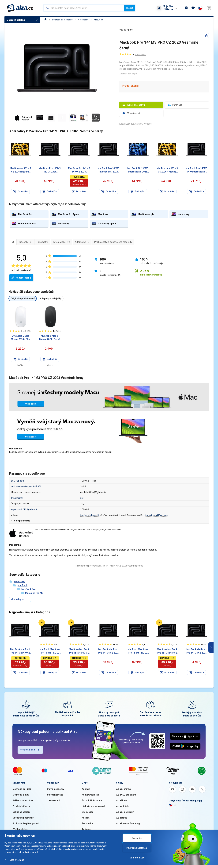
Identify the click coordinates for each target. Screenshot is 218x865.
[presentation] (13, 242)
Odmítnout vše (136, 857)
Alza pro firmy (123, 789)
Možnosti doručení (22, 789)
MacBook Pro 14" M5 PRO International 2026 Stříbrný (196, 170)
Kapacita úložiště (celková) (24, 509)
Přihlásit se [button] (168, 9)
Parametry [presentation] (42, 242)
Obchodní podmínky (23, 817)
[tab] (13, 242)
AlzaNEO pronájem (126, 794)
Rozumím (137, 838)
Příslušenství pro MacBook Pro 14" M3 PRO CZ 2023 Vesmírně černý (109, 565)
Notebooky (83, 20)
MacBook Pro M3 (34, 593)
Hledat (129, 8)
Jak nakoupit (53, 800)
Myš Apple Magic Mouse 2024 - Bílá (20, 338)
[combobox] (84, 8)
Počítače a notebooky (62, 20)
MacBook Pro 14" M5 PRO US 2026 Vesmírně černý (49, 170)
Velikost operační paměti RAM (26, 486)
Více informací (17, 860)
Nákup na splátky (21, 812)
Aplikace (86, 829)
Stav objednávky (55, 789)
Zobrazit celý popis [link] (128, 74)
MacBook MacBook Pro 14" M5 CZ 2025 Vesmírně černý (108, 651)
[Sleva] (41, 622)
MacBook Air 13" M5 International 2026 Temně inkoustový (137, 170)
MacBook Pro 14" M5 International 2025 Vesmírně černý (108, 170)
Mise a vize (87, 812)
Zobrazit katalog (16, 20)
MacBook (98, 20)
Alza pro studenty (125, 812)
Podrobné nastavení (136, 848)
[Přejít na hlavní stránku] (20, 8)
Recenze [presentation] (25, 242)
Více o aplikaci (27, 749)
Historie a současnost (93, 806)
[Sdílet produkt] (206, 35)
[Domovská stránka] (45, 20)
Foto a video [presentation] (61, 242)
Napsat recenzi (23, 277)
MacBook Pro (28, 589)
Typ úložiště (17, 498)
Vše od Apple (126, 29)
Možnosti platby (20, 794)
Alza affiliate (122, 806)
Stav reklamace (55, 794)
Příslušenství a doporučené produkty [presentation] (113, 242)
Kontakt (86, 789)
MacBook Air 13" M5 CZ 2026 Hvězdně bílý (20, 170)
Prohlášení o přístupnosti (25, 823)
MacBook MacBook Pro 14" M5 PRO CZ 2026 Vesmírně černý (50, 651)
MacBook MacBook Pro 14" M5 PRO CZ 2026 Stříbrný (20, 651)
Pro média (87, 823)
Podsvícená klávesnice (156, 515)
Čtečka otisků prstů (89, 515)
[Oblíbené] (193, 8)
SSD (82, 498)
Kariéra (86, 817)
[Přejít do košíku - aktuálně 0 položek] (209, 8)
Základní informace (92, 800)
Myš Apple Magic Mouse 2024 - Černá (49, 338)
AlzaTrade (121, 817)
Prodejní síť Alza (21, 806)
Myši (20, 365)
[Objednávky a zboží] (186, 8)
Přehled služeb (20, 829)
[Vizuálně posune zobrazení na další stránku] (211, 647)
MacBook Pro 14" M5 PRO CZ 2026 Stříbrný (79, 170)
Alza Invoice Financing (128, 823)
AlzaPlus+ (121, 800)
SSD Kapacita (17, 480)
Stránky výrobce (143, 123)
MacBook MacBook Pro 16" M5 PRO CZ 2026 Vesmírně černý (79, 651)
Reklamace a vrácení (23, 800)
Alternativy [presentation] (82, 242)
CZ (175, 804)
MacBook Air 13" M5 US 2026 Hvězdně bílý (167, 170)
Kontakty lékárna (90, 794)
